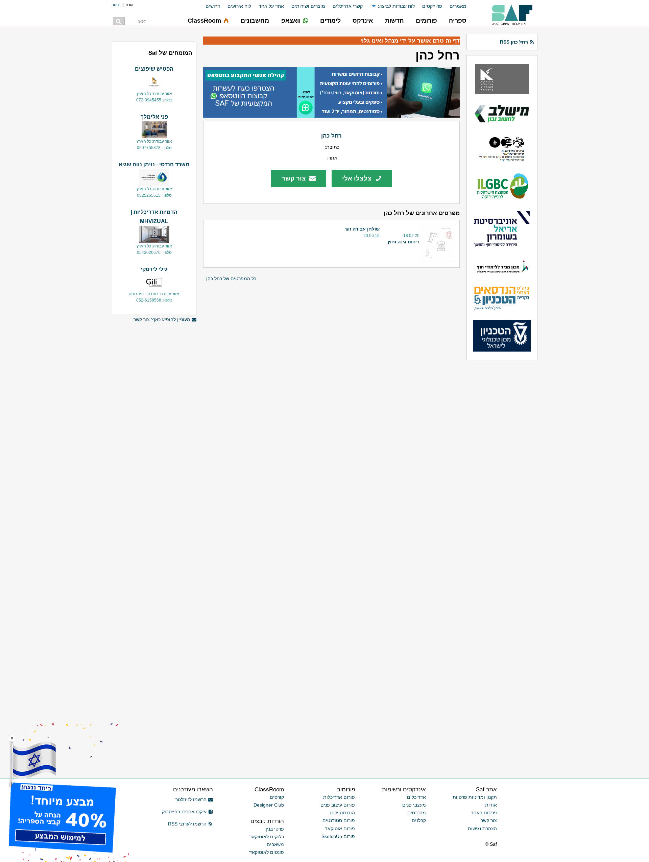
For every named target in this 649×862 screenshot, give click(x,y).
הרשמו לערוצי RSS (187, 824)
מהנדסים (416, 812)
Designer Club (269, 805)
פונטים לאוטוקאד (266, 852)
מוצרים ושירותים (308, 6)
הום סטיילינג (342, 812)
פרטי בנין (275, 829)
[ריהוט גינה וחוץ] (438, 243)
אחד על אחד (271, 6)
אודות (491, 805)
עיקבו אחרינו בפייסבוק (184, 811)
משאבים (275, 844)
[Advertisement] (154, 430)
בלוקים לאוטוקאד (266, 836)
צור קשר (295, 178)
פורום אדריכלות (339, 797)
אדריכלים (416, 797)
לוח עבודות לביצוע (396, 6)
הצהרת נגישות (482, 828)
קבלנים (419, 820)
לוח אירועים (239, 6)
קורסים (277, 797)
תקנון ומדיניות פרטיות (475, 797)
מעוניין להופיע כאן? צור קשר (162, 319)
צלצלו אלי (357, 178)
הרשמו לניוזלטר (191, 799)
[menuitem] (454, 6)
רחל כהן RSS (514, 42)
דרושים (213, 6)
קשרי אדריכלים (348, 6)
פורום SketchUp (338, 836)
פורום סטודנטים (338, 820)
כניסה (116, 5)
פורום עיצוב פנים (337, 805)
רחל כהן (331, 135)
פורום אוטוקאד (340, 828)
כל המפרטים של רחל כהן (231, 278)
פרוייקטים (432, 6)
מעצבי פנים (414, 805)
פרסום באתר (484, 812)
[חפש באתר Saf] (118, 21)
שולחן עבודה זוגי (362, 229)
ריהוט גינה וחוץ (403, 241)
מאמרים (458, 6)
